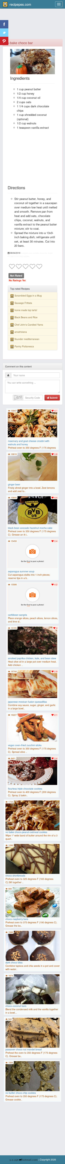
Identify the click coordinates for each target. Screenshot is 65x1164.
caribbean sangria (17, 614)
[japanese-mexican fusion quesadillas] (32, 683)
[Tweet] (4, 32)
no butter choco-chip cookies (21, 1092)
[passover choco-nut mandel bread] (32, 1032)
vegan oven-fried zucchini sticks (25, 745)
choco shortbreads (15, 875)
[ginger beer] (32, 466)
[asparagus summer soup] (32, 553)
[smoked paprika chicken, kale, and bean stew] (32, 640)
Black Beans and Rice (26, 317)
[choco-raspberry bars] (32, 902)
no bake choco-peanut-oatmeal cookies (26, 832)
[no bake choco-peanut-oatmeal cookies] (32, 815)
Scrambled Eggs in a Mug (28, 295)
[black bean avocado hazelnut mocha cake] (32, 509)
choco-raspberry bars (17, 919)
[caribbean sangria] (32, 596)
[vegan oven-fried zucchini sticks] (32, 727)
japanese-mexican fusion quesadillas (27, 701)
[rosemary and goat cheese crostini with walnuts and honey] (32, 423)
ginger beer (14, 484)
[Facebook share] (4, 24)
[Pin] (4, 41)
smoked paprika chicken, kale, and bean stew (32, 658)
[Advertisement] (32, 25)
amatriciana (20, 331)
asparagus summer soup (21, 571)
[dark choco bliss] (32, 945)
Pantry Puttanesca (24, 346)
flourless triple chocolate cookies (25, 788)
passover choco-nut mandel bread (24, 1049)
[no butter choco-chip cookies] (32, 1076)
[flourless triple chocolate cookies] (32, 770)
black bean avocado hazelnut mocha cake (30, 528)
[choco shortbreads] (32, 858)
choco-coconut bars (16, 1006)
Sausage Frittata (23, 303)
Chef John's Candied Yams (28, 324)
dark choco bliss (14, 962)
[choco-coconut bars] (32, 1001)
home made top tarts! (25, 310)
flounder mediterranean (26, 339)
